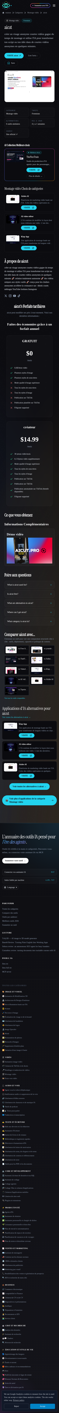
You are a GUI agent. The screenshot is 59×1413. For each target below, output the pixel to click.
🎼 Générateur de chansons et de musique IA (18, 1102)
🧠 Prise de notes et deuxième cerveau (16, 1241)
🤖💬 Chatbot (7, 1338)
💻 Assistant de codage (10, 1180)
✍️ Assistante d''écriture (11, 1131)
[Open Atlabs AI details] (12, 199)
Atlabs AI (25, 196)
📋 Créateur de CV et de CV (12, 1298)
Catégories (19, 13)
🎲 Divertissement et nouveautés (14, 1358)
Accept (42, 1406)
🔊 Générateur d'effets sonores (13, 1098)
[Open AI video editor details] (12, 219)
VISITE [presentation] (32, 170)
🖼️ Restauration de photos (12, 1038)
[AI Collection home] (7, 5)
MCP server (6, 972)
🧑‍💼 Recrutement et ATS (10, 1314)
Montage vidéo (33, 13)
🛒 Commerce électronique (12, 1289)
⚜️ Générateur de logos (11, 1025)
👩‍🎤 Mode (5, 1033)
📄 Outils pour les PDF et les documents (17, 1164)
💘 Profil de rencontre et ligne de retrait (17, 1375)
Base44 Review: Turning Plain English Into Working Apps (25, 942)
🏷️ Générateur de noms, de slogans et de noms (19, 1151)
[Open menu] (54, 5)
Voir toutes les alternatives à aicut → (29, 786)
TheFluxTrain (32, 157)
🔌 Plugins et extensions (11, 1200)
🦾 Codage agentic (9, 1184)
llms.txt (5, 964)
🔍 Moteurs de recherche (11, 1342)
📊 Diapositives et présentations (14, 1302)
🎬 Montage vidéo (9, 1074)
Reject (16, 1406)
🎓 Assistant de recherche (11, 1334)
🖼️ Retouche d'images (10, 1042)
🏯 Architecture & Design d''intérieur (16, 1000)
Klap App (25, 237)
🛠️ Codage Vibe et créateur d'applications (17, 1188)
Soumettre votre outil (15, 861)
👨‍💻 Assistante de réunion (11, 1216)
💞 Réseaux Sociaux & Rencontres (15, 1379)
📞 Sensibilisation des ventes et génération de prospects (23, 1274)
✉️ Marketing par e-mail (11, 1269)
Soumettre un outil (9, 925)
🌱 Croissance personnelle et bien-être (16, 1225)
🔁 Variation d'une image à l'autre (14, 1050)
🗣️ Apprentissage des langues (13, 1354)
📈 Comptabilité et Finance (12, 1293)
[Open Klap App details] (12, 239)
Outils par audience (9, 917)
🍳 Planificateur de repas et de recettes (16, 1233)
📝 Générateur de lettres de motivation (16, 1147)
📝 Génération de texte (10, 1160)
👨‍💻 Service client (8, 1318)
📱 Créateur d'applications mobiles (15, 1192)
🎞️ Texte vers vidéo (9, 1078)
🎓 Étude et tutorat (9, 1362)
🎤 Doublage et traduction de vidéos (16, 1070)
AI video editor (27, 216)
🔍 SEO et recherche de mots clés (14, 1278)
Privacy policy (18, 1400)
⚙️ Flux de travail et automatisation (15, 1229)
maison (8, 13)
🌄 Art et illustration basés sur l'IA (14, 1004)
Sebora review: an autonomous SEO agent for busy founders (25, 946)
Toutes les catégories (10, 909)
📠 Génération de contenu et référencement (18, 1156)
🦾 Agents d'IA (7, 1212)
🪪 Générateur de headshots (12, 1021)
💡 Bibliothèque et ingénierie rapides (16, 1139)
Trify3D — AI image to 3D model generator (19, 938)
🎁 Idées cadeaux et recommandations (16, 1367)
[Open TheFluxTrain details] (15, 156)
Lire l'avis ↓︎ (32, 56)
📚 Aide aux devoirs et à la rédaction (16, 1126)
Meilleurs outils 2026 (10, 921)
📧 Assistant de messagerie (12, 1253)
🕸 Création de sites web (11, 1196)
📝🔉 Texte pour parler (11, 1111)
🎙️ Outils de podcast (10, 1107)
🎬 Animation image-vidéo (12, 1062)
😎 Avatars (6, 1009)
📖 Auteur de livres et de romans (14, 1135)
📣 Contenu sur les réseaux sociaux (15, 1257)
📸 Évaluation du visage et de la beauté (17, 1017)
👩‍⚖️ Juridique (7, 1306)
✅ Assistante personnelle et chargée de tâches (19, 1220)
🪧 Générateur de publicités (12, 1265)
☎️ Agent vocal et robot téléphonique (16, 1090)
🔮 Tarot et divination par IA (13, 1387)
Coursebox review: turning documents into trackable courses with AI (28, 950)
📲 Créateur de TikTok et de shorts (15, 1066)
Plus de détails (35, 176)
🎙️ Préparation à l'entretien (12, 1310)
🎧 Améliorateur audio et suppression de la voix (20, 1094)
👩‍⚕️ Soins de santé (8, 1383)
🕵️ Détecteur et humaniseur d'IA (14, 1143)
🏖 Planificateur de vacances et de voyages (18, 1237)
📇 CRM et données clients (12, 1261)
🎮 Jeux (5, 1371)
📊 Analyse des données (11, 1330)
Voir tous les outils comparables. (14, 698)
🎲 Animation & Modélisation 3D (14, 996)
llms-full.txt (7, 968)
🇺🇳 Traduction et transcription (13, 1115)
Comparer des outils (10, 913)
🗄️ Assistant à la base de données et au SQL (18, 1176)
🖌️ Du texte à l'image (10, 1013)
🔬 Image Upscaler (9, 1029)
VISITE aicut (14, 56)
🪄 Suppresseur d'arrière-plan (13, 1046)
